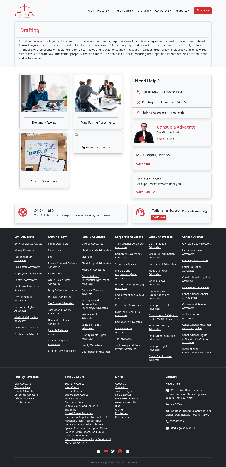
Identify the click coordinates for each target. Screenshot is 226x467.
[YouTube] (105, 451)
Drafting (143, 11)
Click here (143, 163)
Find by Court (122, 11)
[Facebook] (98, 451)
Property (181, 11)
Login (205, 10)
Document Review (44, 122)
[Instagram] (120, 451)
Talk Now (159, 217)
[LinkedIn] (127, 451)
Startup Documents (44, 181)
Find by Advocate (95, 11)
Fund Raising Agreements (98, 122)
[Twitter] (113, 451)
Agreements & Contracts (97, 147)
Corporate (162, 11)
